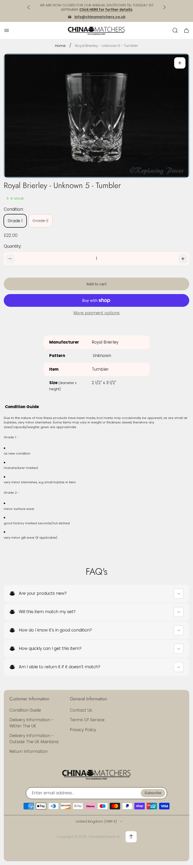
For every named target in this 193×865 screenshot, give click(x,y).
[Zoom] (179, 63)
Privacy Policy (83, 730)
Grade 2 (40, 221)
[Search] (175, 30)
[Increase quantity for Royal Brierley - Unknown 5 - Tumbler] (182, 258)
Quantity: (12, 246)
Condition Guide (25, 710)
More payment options (96, 313)
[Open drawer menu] (6, 30)
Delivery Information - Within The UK (31, 723)
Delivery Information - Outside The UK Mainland (33, 739)
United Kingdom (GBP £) (96, 821)
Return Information (28, 751)
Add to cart (96, 284)
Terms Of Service (87, 720)
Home (60, 45)
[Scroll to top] (131, 836)
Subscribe (153, 793)
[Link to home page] (96, 774)
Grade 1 (15, 221)
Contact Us (81, 710)
